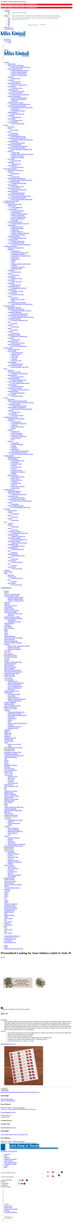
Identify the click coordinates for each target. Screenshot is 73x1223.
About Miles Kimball (10, 1164)
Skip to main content (20, 1)
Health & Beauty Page (14, 457)
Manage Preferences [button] (33, 25)
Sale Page (10, 523)
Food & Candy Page (13, 349)
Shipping (6, 1157)
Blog (5, 1167)
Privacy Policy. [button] (24, 19)
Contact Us (7, 1154)
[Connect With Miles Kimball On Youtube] (52, 1173)
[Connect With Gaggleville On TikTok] (58, 1176)
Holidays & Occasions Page (16, 247)
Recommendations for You (8, 1044)
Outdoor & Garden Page (15, 204)
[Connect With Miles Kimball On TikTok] (62, 1173)
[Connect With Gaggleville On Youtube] (52, 1177)
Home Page (11, 127)
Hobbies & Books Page (14, 491)
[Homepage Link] (13, 36)
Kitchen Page (11, 64)
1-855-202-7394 (8, 29)
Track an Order (8, 27)
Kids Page (11, 370)
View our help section (7, 1099)
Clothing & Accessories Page (16, 418)
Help (6, 16)
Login (9, 42)
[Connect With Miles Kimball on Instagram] (48, 1173)
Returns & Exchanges (10, 1159)
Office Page (11, 399)
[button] (42, 24)
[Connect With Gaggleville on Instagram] (48, 1177)
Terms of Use (8, 1206)
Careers (6, 1165)
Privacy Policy (8, 1207)
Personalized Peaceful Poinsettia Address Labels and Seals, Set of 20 (20, 1092)
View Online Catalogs (10, 1162)
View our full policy (19, 1107)
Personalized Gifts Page (14, 307)
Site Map (6, 1210)
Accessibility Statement (7, 1)
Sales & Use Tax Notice (11, 1209)
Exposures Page (12, 510)
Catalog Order (8, 10)
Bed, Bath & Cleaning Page (16, 170)
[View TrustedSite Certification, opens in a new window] (8, 1219)
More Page (11, 575)
